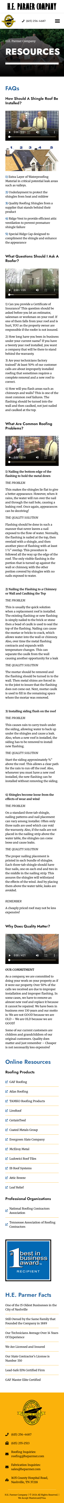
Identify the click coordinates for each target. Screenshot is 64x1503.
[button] (57, 21)
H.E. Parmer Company (32, 7)
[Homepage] (9, 21)
